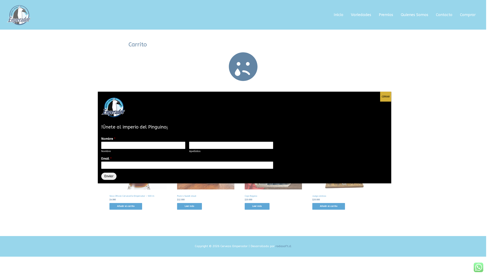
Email (106, 158)
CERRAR (386, 96)
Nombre (108, 139)
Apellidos (195, 151)
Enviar (108, 176)
